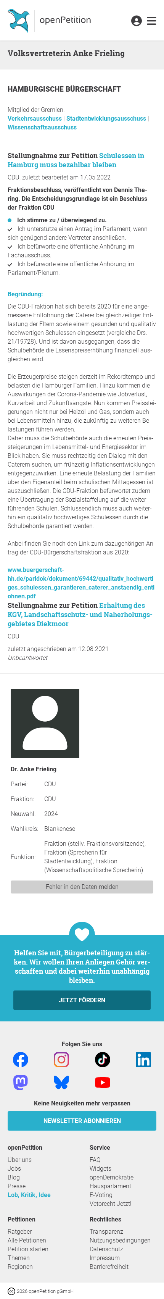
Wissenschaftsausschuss (42, 127)
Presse (17, 1186)
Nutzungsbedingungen (120, 1240)
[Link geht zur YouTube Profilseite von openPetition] (102, 1082)
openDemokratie (111, 1177)
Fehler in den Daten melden (82, 886)
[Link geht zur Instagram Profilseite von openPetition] (61, 1059)
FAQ (95, 1159)
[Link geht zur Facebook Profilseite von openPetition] (20, 1059)
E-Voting (101, 1195)
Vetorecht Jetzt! (111, 1203)
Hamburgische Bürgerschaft (64, 89)
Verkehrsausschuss (35, 118)
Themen (19, 1258)
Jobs (14, 1168)
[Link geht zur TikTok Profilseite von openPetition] (102, 1059)
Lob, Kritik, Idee (29, 1195)
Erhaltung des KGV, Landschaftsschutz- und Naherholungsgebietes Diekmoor (80, 614)
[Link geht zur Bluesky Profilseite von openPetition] (61, 1082)
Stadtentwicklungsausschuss (107, 118)
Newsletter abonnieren (82, 1121)
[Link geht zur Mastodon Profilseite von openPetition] (20, 1082)
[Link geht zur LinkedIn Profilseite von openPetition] (143, 1059)
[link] (151, 21)
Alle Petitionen (27, 1240)
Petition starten (28, 1249)
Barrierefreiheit (109, 1266)
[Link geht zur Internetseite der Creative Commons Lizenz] (12, 1290)
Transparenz (106, 1231)
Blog (14, 1177)
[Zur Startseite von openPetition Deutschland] (50, 20)
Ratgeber (20, 1231)
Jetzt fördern (82, 1000)
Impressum (105, 1258)
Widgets (100, 1168)
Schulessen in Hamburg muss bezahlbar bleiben (76, 160)
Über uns (20, 1159)
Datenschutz (106, 1249)
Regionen (20, 1266)
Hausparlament (110, 1186)
